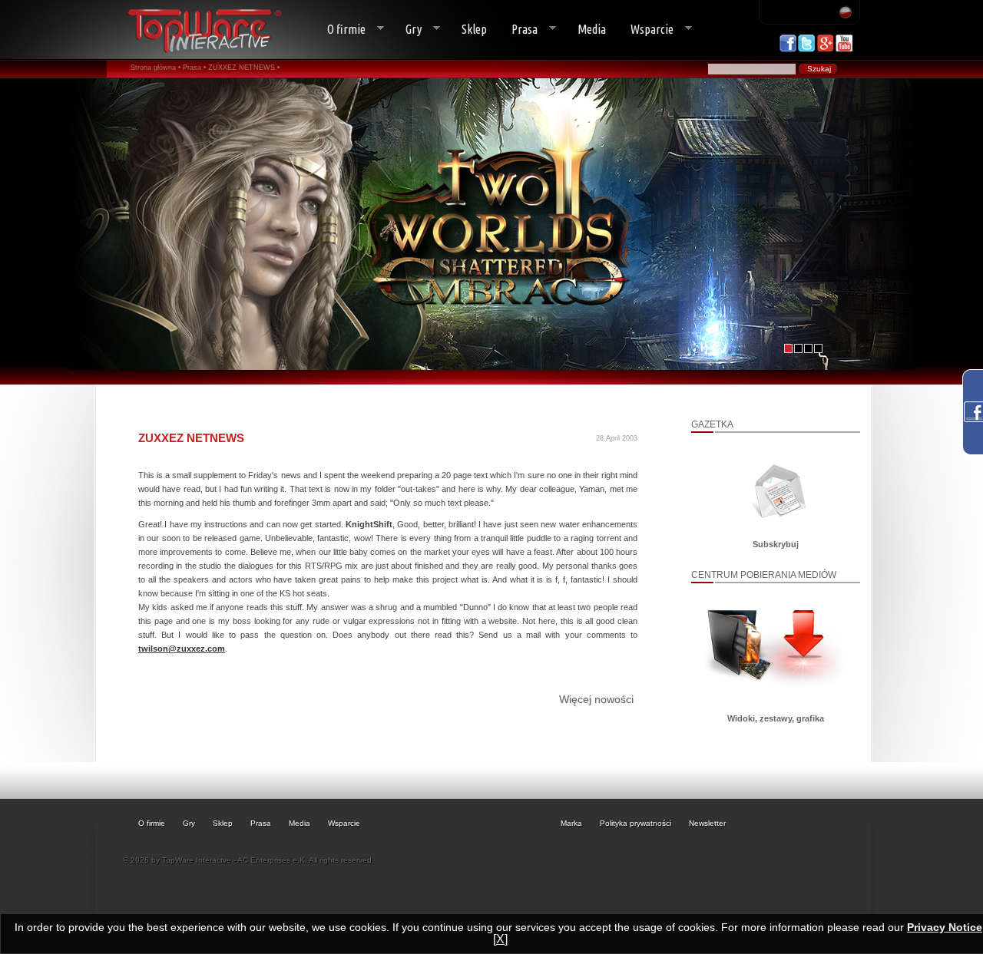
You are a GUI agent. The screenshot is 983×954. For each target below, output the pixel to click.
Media (592, 29)
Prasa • (194, 67)
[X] (500, 939)
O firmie (340, 29)
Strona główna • (155, 67)
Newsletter (707, 823)
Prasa (518, 29)
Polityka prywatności (635, 823)
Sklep (474, 29)
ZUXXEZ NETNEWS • (244, 67)
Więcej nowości (596, 699)
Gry (407, 29)
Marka (571, 823)
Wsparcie (646, 29)
